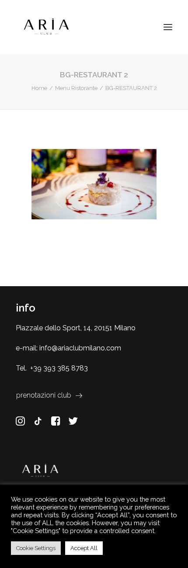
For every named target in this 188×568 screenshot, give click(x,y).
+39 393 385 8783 (59, 368)
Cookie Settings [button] (36, 548)
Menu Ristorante (76, 88)
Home (39, 88)
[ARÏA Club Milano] (46, 27)
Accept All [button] (83, 548)
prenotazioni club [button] (43, 395)
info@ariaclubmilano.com (80, 348)
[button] (168, 27)
